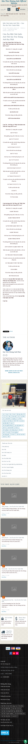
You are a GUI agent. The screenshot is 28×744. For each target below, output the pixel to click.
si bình (4, 421)
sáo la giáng (5, 430)
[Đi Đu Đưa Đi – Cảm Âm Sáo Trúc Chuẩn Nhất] (14, 527)
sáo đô (4, 436)
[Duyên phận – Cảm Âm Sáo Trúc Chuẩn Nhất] (14, 558)
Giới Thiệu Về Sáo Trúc (6, 725)
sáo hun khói (10, 427)
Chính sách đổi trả (5, 693)
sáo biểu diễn (6, 423)
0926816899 (6, 677)
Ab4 (7, 414)
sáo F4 (4, 427)
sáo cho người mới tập (8, 425)
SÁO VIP (16, 421)
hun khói (8, 418)
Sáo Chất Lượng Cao (7, 452)
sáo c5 (12, 423)
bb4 (14, 414)
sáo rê (4, 432)
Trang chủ (3, 13)
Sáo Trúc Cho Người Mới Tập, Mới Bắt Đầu (12, 464)
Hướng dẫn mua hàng (5, 696)
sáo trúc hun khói (21, 434)
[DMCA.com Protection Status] (5, 734)
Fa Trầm (23, 416)
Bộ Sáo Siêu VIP (21, 414)
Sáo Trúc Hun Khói (6, 473)
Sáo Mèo (4, 455)
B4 (10, 414)
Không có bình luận (8, 30)
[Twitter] (17, 653)
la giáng (14, 418)
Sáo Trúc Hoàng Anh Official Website (8, 740)
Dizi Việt (4, 449)
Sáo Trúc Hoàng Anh (7, 470)
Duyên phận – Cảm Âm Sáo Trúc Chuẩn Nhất (12, 568)
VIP (8, 436)
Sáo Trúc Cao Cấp (6, 461)
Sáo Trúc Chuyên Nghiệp (7, 467)
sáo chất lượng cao (19, 425)
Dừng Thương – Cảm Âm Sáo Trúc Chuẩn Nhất (13, 506)
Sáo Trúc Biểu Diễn (6, 458)
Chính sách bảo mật (5, 689)
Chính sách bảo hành (5, 686)
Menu (2, 10)
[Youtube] (14, 653)
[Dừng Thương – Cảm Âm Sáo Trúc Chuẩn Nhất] (14, 495)
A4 (3, 414)
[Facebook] (10, 653)
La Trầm (19, 418)
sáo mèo (20, 430)
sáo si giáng (15, 432)
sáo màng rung (13, 430)
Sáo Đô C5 (4, 476)
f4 (18, 416)
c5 (3, 416)
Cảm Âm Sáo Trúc (12, 29)
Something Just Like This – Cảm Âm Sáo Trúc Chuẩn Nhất (14, 600)
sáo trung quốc (6, 434)
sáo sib (8, 432)
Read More (4, 514)
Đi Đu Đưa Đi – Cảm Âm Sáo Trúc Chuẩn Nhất (13, 537)
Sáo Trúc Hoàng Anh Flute (11, 28)
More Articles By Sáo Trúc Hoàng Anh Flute (14, 371)
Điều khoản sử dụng (5, 699)
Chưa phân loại (5, 446)
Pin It (11, 331)
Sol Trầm (10, 421)
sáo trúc (13, 434)
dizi (9, 416)
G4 (3, 418)
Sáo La (17, 427)
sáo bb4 (22, 421)
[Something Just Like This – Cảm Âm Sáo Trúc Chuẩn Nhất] (14, 589)
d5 (6, 416)
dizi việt (14, 416)
